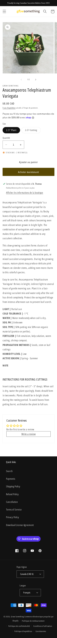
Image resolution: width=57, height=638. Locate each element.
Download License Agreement (20, 525)
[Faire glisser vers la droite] (35, 79)
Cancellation (12, 502)
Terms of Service (14, 509)
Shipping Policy (13, 486)
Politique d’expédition (23, 631)
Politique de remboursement (33, 620)
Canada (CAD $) (26, 573)
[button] (4, 11)
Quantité (6, 137)
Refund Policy (12, 494)
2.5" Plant (11, 130)
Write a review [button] (28, 434)
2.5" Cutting (33, 130)
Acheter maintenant (28, 172)
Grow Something (17, 616)
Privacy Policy (12, 517)
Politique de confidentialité (19, 626)
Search (9, 471)
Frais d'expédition (9, 108)
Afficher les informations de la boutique (24, 192)
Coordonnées (41, 631)
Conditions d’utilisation (42, 626)
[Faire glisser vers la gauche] (21, 79)
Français (26, 592)
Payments (10, 478)
